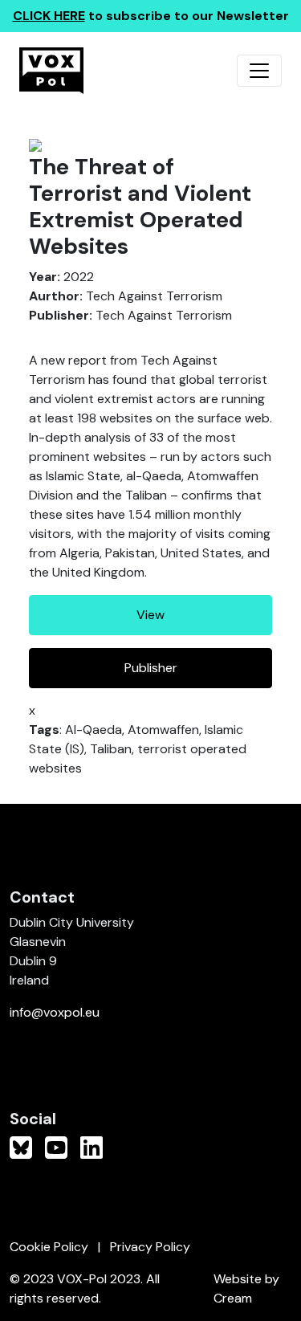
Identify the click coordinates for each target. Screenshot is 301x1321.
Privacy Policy (150, 1246)
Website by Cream (246, 1288)
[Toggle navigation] (259, 71)
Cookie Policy (49, 1246)
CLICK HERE (49, 15)
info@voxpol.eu (55, 1012)
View (150, 614)
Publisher (150, 667)
